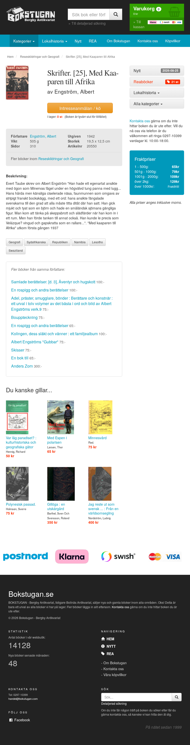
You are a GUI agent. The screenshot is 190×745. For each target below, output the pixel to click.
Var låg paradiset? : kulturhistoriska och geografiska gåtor (21, 442)
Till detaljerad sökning (88, 23)
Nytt (78, 40)
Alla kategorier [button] (147, 103)
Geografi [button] (14, 242)
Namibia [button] (80, 242)
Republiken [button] (60, 242)
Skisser (17, 350)
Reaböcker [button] (156, 82)
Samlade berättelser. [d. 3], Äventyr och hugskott (53, 282)
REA (92, 40)
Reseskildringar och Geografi (39, 56)
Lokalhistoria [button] (145, 92)
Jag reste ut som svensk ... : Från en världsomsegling (103, 509)
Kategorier (22, 40)
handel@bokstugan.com (23, 699)
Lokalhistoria (53, 40)
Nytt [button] (156, 70)
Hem (10, 56)
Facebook (21, 719)
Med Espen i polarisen (57, 440)
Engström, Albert (43, 136)
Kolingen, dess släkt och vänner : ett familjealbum (54, 333)
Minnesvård (97, 437)
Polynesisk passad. (21, 504)
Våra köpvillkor (114, 674)
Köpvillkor (172, 40)
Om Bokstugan (118, 40)
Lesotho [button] (97, 242)
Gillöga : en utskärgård (56, 506)
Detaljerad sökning (114, 703)
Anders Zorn (22, 366)
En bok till (20, 358)
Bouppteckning (24, 317)
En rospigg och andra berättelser (39, 290)
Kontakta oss (148, 40)
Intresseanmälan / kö (80, 108)
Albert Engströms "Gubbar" (34, 342)
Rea (109, 653)
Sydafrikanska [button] (36, 242)
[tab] (157, 70)
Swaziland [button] (16, 250)
